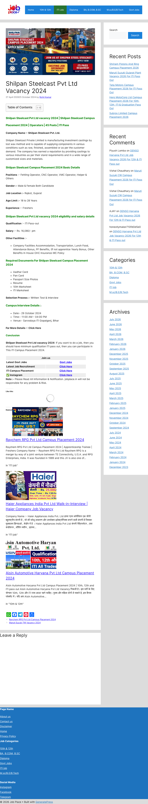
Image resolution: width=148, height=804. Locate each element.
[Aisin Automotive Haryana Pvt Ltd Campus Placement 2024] (31, 568)
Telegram (5, 797)
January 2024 (117, 462)
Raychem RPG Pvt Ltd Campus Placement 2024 (45, 440)
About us (5, 716)
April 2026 (115, 334)
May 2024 (115, 442)
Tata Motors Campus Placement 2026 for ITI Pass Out (125, 89)
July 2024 (115, 432)
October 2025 (117, 363)
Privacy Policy (8, 736)
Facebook (5, 792)
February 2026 (117, 344)
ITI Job (60, 9)
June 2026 (115, 324)
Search (113, 30)
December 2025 (118, 353)
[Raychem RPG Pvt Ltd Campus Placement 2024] (37, 435)
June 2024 (115, 437)
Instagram (6, 787)
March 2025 (116, 398)
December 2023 (118, 467)
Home (31, 9)
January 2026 (117, 349)
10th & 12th (45, 9)
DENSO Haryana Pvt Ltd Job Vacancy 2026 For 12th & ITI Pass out (124, 215)
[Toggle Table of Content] (37, 107)
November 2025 (118, 358)
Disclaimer (6, 726)
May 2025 (115, 388)
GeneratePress (44, 802)
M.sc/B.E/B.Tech (115, 9)
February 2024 (117, 457)
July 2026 (115, 319)
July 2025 (115, 378)
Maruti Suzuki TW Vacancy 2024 (25, 622)
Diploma (74, 9)
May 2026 (115, 329)
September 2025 (119, 368)
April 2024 (115, 447)
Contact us (6, 721)
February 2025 (117, 403)
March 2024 (116, 452)
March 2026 (116, 339)
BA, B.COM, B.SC (92, 9)
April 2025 (115, 393)
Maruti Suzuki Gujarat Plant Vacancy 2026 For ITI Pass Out (125, 76)
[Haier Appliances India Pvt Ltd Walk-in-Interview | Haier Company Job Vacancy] (31, 499)
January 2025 (117, 408)
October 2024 (117, 422)
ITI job (112, 287)
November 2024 (118, 417)
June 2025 (115, 383)
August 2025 (116, 373)
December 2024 (118, 413)
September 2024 (119, 427)
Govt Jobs (134, 9)
